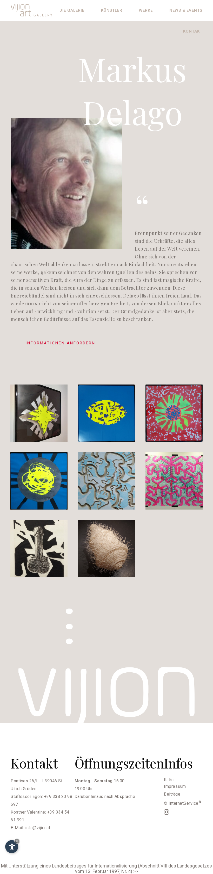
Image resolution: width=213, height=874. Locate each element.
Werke (146, 10)
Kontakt (192, 31)
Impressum (175, 786)
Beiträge (172, 794)
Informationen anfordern (59, 343)
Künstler (111, 10)
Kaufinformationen (44, 432)
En (171, 779)
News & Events (185, 10)
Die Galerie (71, 10)
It (165, 779)
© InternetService (182, 803)
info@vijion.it (37, 827)
